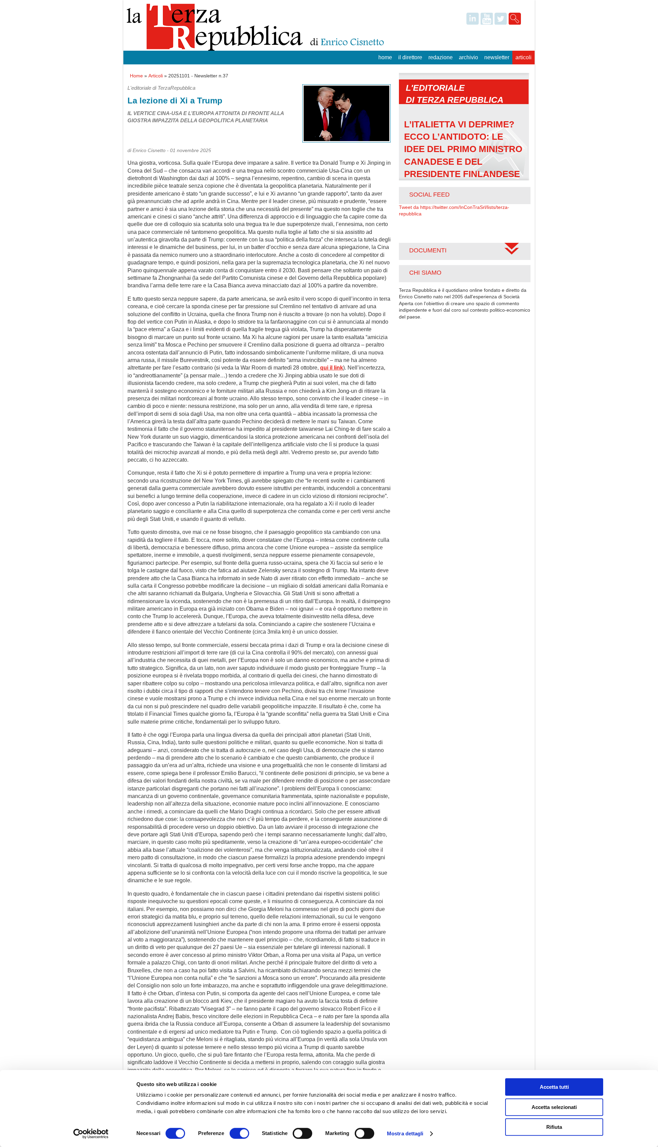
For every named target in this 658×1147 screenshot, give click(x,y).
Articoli (523, 57)
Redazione (440, 57)
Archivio (468, 57)
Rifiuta (554, 1127)
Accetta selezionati (554, 1107)
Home (385, 57)
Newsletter (496, 57)
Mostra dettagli (405, 1133)
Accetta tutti (554, 1087)
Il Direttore (410, 57)
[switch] (239, 1133)
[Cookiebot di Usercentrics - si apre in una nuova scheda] (91, 1134)
